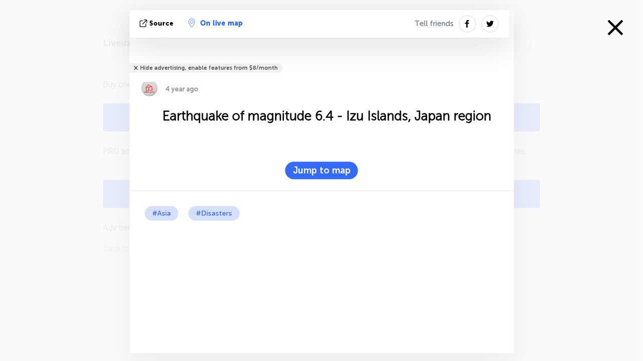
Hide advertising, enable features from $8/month (209, 68)
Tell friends (434, 23)
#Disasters (214, 213)
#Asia (161, 213)
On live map (221, 23)
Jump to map (322, 170)
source (161, 23)
